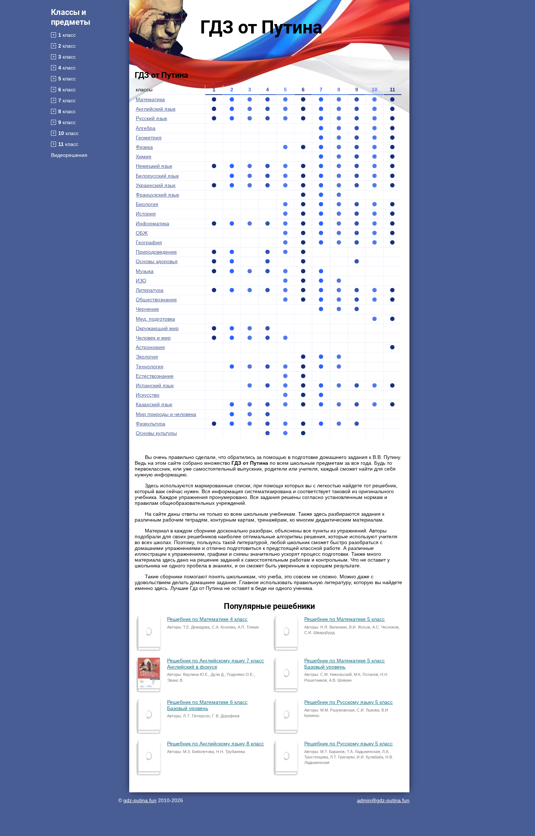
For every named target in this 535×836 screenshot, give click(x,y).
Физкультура (150, 424)
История (146, 214)
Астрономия (150, 347)
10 (374, 89)
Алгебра (145, 128)
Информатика (152, 223)
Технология (149, 366)
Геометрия (149, 137)
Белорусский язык (157, 176)
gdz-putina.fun (139, 800)
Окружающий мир (157, 328)
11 (392, 89)
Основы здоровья (157, 261)
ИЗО (141, 281)
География (149, 242)
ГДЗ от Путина (261, 27)
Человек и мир (153, 338)
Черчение (147, 309)
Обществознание (156, 299)
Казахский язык (154, 404)
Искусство (147, 395)
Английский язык (155, 109)
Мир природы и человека (166, 414)
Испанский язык (155, 385)
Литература (149, 290)
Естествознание (155, 376)
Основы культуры (156, 433)
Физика (144, 147)
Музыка (145, 271)
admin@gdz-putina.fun (383, 800)
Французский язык (157, 195)
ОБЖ (142, 233)
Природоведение (156, 252)
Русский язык (151, 118)
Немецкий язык (154, 166)
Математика (150, 99)
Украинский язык (155, 185)
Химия (143, 156)
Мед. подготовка (155, 319)
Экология (147, 357)
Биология (147, 204)
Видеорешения (69, 155)
